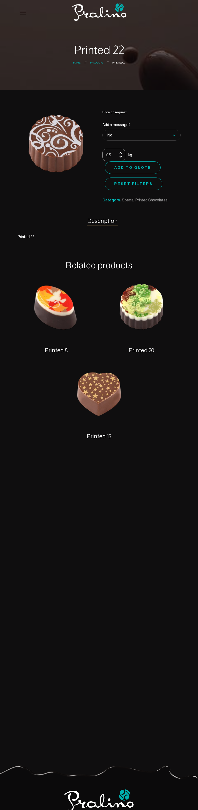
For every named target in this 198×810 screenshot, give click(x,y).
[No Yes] (141, 135)
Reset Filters (133, 184)
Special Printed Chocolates (145, 200)
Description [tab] (102, 221)
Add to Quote (132, 167)
